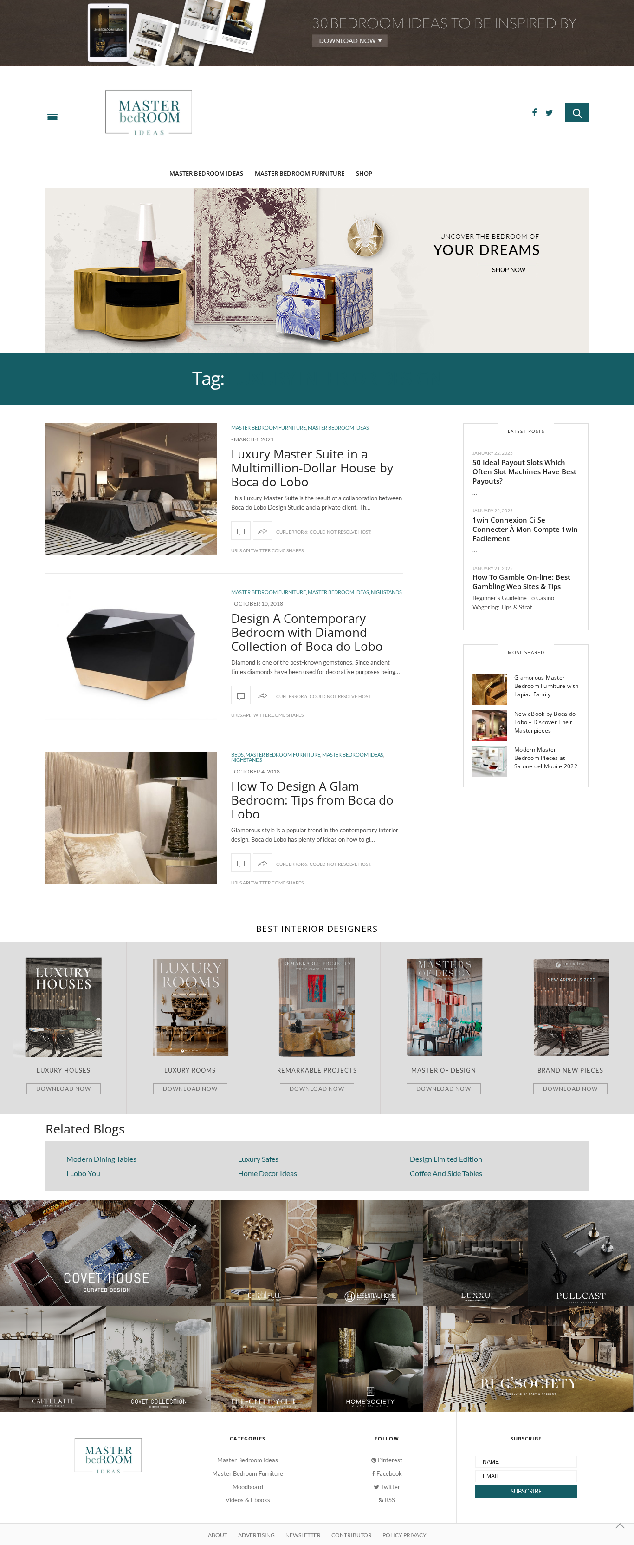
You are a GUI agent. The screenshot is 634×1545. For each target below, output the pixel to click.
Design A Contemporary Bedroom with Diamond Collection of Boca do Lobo (307, 632)
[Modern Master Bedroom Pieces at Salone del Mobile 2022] (493, 761)
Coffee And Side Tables (446, 1173)
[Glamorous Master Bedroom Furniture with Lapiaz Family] (493, 689)
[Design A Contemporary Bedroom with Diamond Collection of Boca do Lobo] (131, 654)
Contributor (351, 1535)
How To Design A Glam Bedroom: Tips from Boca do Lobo (312, 800)
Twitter (389, 1487)
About (217, 1535)
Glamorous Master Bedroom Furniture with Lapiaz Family (546, 686)
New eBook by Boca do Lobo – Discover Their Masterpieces (545, 722)
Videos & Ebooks (248, 1500)
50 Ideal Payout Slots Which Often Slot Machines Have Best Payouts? (524, 471)
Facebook (388, 1473)
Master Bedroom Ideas (206, 173)
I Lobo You (83, 1173)
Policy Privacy (404, 1535)
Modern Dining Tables (101, 1158)
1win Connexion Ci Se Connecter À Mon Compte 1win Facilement (525, 529)
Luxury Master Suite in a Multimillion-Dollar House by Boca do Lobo (312, 467)
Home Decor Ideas (267, 1173)
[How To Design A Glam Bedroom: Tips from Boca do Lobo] (131, 818)
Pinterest (389, 1460)
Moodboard (248, 1487)
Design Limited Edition (446, 1158)
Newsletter (303, 1535)
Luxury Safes (258, 1158)
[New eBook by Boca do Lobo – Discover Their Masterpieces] (493, 724)
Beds (237, 755)
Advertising (256, 1535)
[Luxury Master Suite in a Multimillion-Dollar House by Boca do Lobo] (131, 489)
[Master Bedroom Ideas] (270, 115)
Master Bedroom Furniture (299, 173)
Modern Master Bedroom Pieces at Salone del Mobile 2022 (545, 758)
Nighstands (386, 592)
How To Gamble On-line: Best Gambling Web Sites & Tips (521, 581)
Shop (364, 173)
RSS (389, 1500)
